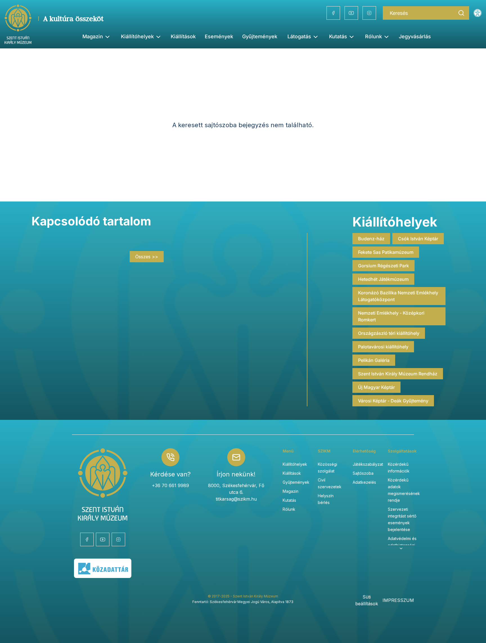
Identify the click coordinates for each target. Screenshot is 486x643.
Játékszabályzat (368, 464)
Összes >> (146, 256)
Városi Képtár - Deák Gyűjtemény (393, 401)
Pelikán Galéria (374, 360)
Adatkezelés (364, 482)
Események (219, 36)
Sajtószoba (363, 473)
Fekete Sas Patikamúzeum (385, 252)
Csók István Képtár (418, 238)
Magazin (290, 491)
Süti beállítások (366, 600)
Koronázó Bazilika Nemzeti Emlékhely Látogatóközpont (398, 296)
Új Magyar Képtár (376, 387)
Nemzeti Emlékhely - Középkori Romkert (391, 316)
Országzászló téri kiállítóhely (388, 333)
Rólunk (289, 509)
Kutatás (289, 500)
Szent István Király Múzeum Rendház (397, 374)
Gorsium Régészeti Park (383, 265)
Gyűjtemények (259, 36)
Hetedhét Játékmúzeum (383, 279)
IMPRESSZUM (398, 600)
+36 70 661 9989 (170, 485)
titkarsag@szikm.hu (236, 499)
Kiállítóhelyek (137, 36)
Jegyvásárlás (415, 36)
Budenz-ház (371, 238)
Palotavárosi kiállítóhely (383, 346)
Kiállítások (183, 36)
